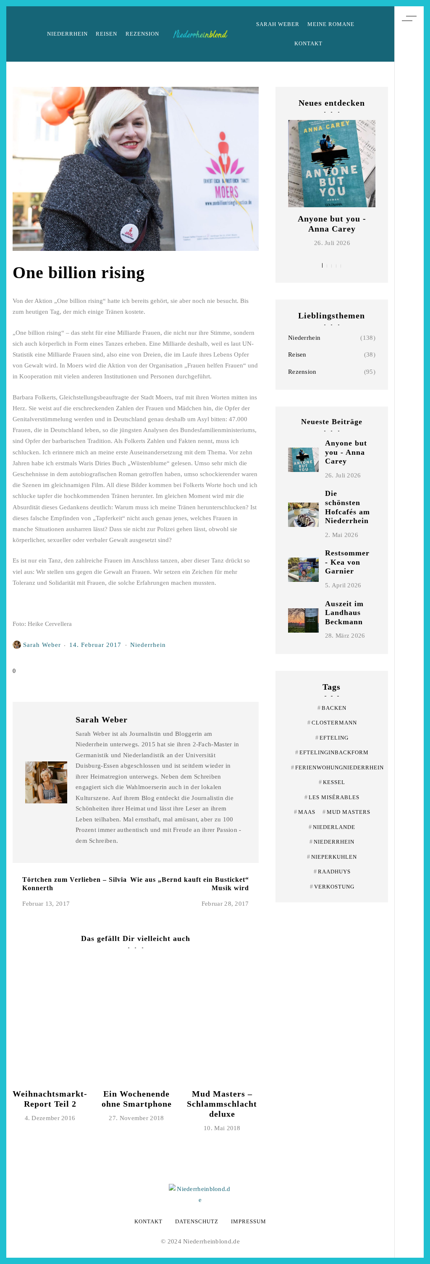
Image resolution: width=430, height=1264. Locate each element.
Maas (304, 812)
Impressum (248, 1221)
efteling (332, 738)
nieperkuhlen (332, 857)
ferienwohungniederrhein (337, 767)
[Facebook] (409, 642)
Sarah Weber (277, 24)
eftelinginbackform (332, 752)
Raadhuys (332, 871)
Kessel (332, 782)
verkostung (332, 886)
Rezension (142, 34)
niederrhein (331, 842)
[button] (322, 265)
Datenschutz (196, 1221)
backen (331, 708)
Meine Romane (330, 24)
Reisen (106, 34)
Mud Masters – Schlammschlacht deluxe (222, 1103)
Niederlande (332, 827)
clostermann (332, 722)
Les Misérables (331, 797)
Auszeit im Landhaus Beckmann (344, 612)
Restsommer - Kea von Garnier (347, 562)
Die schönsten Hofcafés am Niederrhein (347, 507)
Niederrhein (67, 34)
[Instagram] (409, 627)
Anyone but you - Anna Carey (346, 452)
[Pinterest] (409, 611)
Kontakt (308, 43)
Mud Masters (346, 812)
